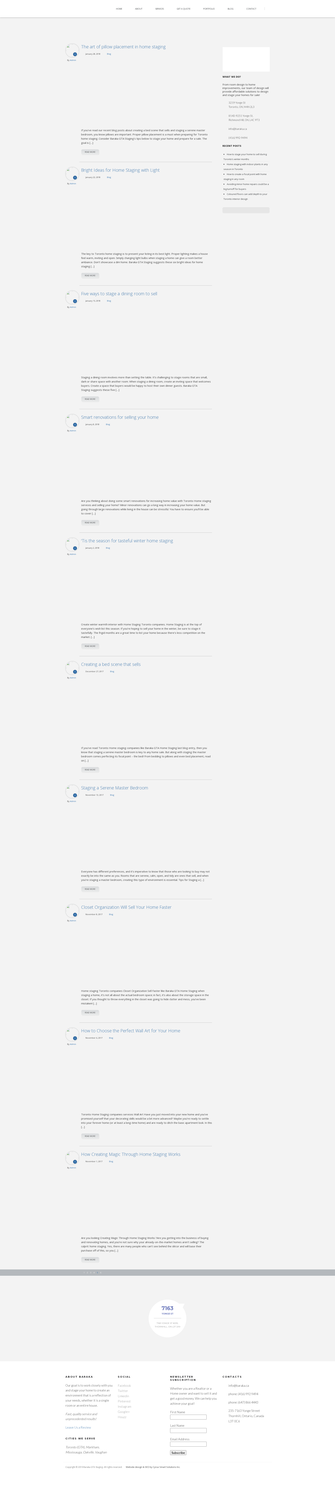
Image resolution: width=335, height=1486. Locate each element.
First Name (177, 1412)
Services (159, 8)
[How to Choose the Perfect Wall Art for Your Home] (147, 1075)
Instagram (124, 1406)
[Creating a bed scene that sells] (147, 708)
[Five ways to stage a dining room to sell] (147, 338)
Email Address (179, 1439)
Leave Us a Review (78, 1427)
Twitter (123, 1391)
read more (90, 152)
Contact (251, 8)
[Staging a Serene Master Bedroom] (147, 832)
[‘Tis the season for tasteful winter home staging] (147, 585)
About (138, 8)
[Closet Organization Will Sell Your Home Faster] (147, 951)
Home (119, 8)
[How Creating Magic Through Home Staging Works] (147, 1198)
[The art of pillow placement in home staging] (147, 91)
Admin (73, 60)
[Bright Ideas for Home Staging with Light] (147, 214)
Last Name (177, 1425)
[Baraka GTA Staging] (77, 8)
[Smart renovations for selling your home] (147, 461)
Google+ (124, 1412)
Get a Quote (183, 8)
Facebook (124, 1385)
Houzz (122, 1417)
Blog (230, 8)
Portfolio (209, 8)
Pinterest (124, 1401)
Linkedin (123, 1396)
